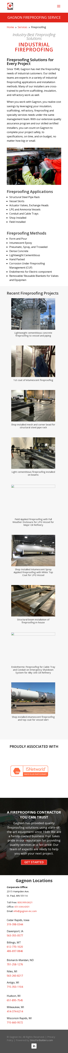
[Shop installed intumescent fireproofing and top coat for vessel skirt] (33, 713)
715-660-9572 (15, 1022)
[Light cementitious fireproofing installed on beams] (33, 468)
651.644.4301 (22, 906)
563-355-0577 (15, 935)
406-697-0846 (15, 951)
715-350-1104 (15, 987)
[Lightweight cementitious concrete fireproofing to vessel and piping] (33, 328)
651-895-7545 (15, 1000)
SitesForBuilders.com (41, 1040)
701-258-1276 (15, 964)
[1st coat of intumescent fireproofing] (33, 376)
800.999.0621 (25, 902)
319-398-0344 (15, 924)
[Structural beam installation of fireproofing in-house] (33, 615)
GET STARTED (34, 862)
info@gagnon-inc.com (25, 911)
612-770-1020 (15, 947)
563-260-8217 (15, 975)
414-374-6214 (15, 1011)
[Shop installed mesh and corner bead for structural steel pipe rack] (33, 420)
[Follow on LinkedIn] (34, 1046)
